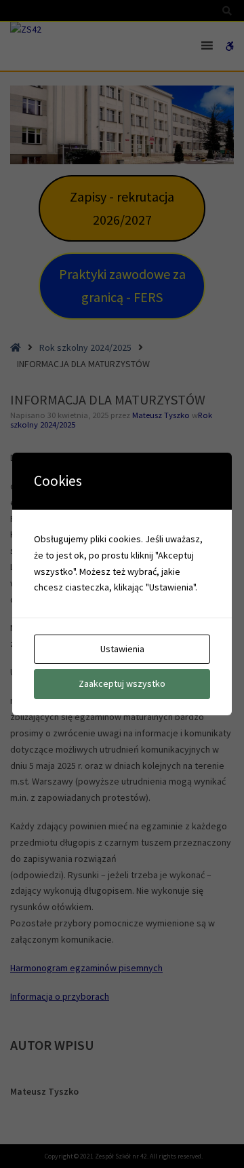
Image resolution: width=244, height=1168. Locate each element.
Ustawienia (122, 649)
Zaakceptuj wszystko (122, 683)
